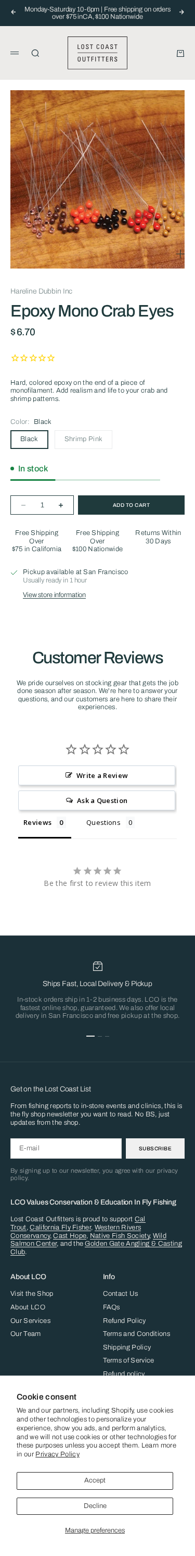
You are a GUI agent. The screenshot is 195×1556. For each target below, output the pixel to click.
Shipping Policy (127, 1347)
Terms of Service (128, 1360)
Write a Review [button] (102, 775)
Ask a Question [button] (102, 800)
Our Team (25, 1334)
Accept (95, 1480)
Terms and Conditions (137, 1334)
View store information (54, 595)
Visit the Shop (32, 1293)
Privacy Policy (57, 1454)
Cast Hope (69, 1235)
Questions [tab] (103, 822)
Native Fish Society (119, 1235)
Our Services (30, 1320)
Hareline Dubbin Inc (41, 291)
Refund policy (124, 1374)
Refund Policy (124, 1320)
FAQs (111, 1307)
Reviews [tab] (37, 822)
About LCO (27, 1307)
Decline (95, 1506)
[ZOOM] (180, 254)
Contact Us (120, 1293)
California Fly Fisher (60, 1227)
